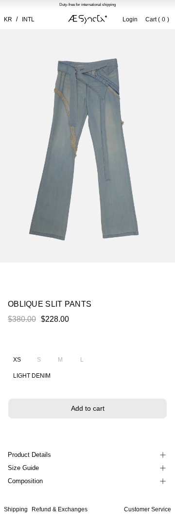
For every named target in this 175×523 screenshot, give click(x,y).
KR (8, 19)
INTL (28, 19)
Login (130, 19)
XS (17, 359)
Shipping (16, 509)
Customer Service (147, 509)
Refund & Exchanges (60, 509)
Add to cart (88, 408)
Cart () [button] (157, 19)
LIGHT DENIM (32, 375)
